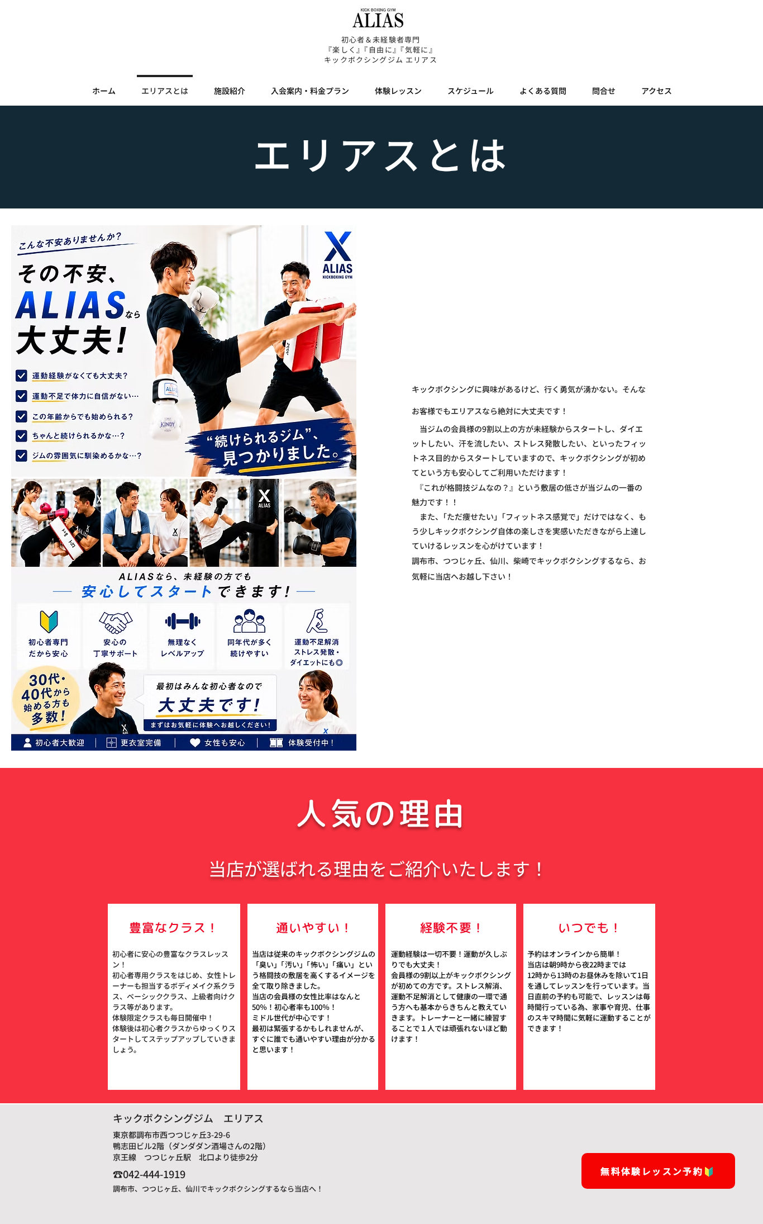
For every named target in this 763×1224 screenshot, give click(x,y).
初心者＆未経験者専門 (381, 39)
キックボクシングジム (363, 59)
